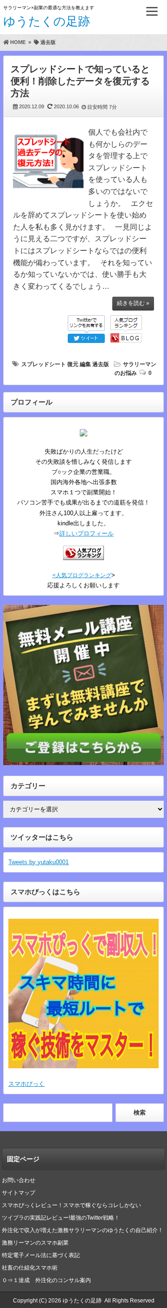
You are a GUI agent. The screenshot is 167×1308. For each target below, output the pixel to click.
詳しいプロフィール (86, 533)
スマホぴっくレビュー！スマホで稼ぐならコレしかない (71, 1205)
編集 (85, 364)
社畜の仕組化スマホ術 (30, 1267)
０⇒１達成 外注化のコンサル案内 (49, 1280)
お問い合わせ (18, 1180)
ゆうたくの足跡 (46, 21)
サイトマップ (18, 1193)
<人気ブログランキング (81, 575)
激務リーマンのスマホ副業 (35, 1242)
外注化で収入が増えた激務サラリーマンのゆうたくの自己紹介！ (82, 1230)
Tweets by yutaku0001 (38, 862)
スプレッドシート (43, 364)
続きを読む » (133, 303)
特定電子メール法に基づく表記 (41, 1255)
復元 (72, 364)
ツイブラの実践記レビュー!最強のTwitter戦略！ (61, 1218)
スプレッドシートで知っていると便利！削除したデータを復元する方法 (80, 81)
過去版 (100, 364)
